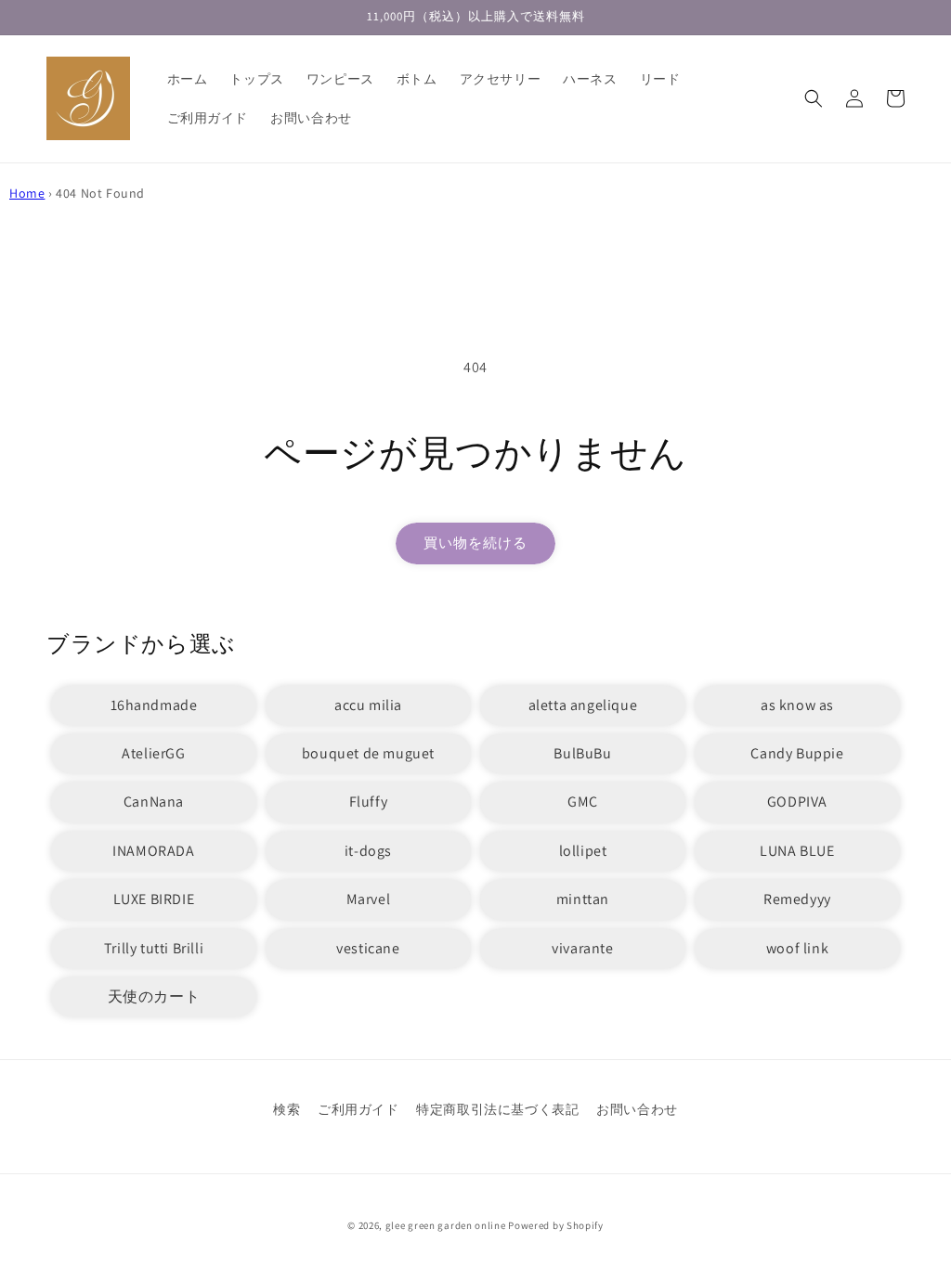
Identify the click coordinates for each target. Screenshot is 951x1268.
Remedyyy (797, 899)
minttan (582, 899)
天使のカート (154, 996)
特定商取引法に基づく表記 (497, 1109)
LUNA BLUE (797, 850)
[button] (813, 98)
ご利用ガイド (358, 1109)
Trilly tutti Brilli (153, 948)
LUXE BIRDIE (154, 899)
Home (27, 193)
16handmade (154, 705)
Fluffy (368, 801)
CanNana (154, 801)
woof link (797, 948)
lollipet (583, 850)
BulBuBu (582, 753)
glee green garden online (445, 1225)
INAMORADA (153, 850)
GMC (582, 801)
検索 (286, 1109)
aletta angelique (583, 705)
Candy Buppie (796, 753)
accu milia (368, 705)
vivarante (582, 948)
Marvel (368, 899)
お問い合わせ (637, 1109)
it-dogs (368, 850)
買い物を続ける (475, 542)
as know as (797, 705)
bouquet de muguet (368, 753)
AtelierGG (153, 753)
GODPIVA (797, 801)
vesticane (367, 948)
